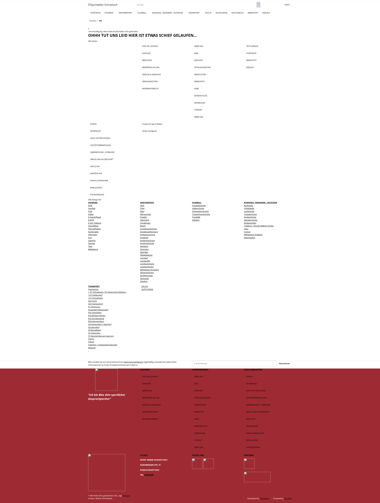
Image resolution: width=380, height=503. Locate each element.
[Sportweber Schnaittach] (103, 5)
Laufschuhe (249, 211)
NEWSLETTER (200, 74)
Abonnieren (284, 363)
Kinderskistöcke (147, 243)
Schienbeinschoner (200, 211)
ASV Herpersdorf (95, 304)
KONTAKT (146, 53)
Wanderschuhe (250, 220)
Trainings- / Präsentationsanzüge (102, 344)
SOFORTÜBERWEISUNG (100, 145)
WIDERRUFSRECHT (150, 88)
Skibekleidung (146, 255)
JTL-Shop (288, 498)
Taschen (91, 243)
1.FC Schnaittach (95, 298)
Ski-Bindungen (146, 275)
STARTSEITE (95, 12)
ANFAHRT (198, 60)
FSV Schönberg (94, 312)
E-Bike (91, 214)
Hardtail (91, 208)
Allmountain (145, 214)
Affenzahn (92, 234)
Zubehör (92, 240)
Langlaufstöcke (146, 266)
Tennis (91, 339)
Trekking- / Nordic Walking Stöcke (259, 226)
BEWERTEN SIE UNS (150, 67)
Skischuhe (144, 220)
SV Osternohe (94, 333)
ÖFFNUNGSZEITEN (202, 67)
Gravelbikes (93, 226)
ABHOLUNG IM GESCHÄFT (101, 159)
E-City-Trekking (94, 223)
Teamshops (93, 289)
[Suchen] (258, 5)
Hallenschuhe (198, 208)
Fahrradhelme (94, 228)
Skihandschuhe (147, 272)
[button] (276, 4)
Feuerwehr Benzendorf (98, 309)
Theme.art (264, 498)
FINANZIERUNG (97, 194)
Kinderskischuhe (147, 240)
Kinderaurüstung (147, 234)
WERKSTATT (253, 12)
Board (142, 226)
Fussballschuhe (199, 205)
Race (142, 211)
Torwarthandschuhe (201, 214)
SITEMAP (198, 109)
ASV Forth (92, 301)
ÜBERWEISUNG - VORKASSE (102, 152)
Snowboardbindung (149, 231)
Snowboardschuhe (148, 228)
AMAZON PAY (96, 173)
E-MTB (91, 220)
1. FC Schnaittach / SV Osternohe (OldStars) (107, 292)
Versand (126, 495)
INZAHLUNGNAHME (99, 180)
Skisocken (144, 278)
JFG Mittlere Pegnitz (96, 315)
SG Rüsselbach (94, 330)
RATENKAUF (95, 131)
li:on (90, 237)
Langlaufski (145, 261)
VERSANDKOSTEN (150, 81)
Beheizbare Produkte (149, 269)
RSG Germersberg (96, 321)
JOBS (196, 53)
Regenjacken (249, 237)
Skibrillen (144, 252)
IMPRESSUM (199, 102)
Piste (142, 208)
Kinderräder (93, 231)
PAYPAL (93, 124)
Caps (246, 228)
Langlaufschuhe (147, 263)
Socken (247, 231)
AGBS (196, 88)
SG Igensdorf (93, 327)
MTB (90, 205)
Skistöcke (144, 249)
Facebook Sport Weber (152, 124)
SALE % (144, 286)
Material (91, 347)
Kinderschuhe (250, 217)
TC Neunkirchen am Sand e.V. (101, 336)
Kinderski (144, 237)
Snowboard (145, 223)
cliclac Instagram (149, 131)
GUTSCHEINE (147, 289)
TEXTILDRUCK (237, 12)
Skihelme (144, 246)
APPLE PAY (95, 166)
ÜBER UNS (198, 46)
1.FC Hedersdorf (95, 295)
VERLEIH (266, 12)
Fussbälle (196, 217)
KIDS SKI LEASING (150, 46)
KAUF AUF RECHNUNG (100, 138)
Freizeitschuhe (250, 214)
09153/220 (148, 474)
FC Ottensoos (94, 306)
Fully (90, 211)
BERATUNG (147, 60)
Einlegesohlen (250, 223)
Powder (143, 217)
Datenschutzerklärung (133, 362)
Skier (142, 205)
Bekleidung (93, 249)
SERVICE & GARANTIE (151, 74)
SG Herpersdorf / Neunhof (99, 324)
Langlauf (144, 258)
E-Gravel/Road (94, 217)
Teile (90, 246)
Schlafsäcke (249, 208)
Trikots (91, 341)
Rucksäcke (248, 205)
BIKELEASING (96, 187)
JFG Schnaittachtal (96, 318)
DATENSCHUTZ (200, 95)
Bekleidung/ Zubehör (253, 234)
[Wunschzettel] (280, 4)
